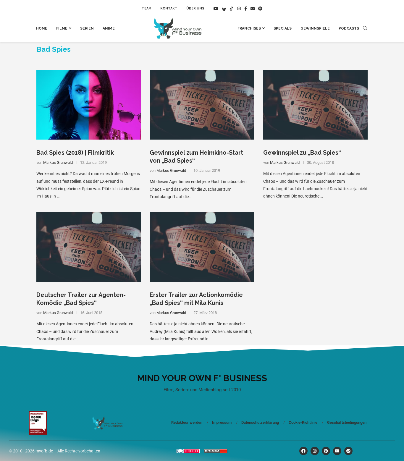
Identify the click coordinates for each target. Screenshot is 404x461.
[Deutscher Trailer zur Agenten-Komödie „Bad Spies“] (88, 247)
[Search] (365, 28)
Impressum (222, 422)
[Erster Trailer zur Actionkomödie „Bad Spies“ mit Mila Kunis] (202, 247)
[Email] (252, 8)
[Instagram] (239, 8)
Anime (109, 28)
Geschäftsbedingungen (346, 422)
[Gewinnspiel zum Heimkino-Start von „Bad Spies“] (202, 105)
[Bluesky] (224, 8)
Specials (283, 28)
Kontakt (168, 8)
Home (41, 28)
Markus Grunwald (58, 162)
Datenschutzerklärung (260, 422)
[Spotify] (260, 8)
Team (146, 8)
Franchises (249, 28)
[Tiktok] (231, 8)
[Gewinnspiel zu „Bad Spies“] (315, 105)
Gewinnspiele (315, 28)
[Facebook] (245, 8)
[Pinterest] (326, 451)
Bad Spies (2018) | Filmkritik (75, 152)
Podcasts (349, 28)
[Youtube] (216, 8)
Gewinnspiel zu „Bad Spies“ (302, 152)
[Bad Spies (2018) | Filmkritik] (88, 105)
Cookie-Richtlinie (303, 422)
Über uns (195, 8)
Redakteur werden (186, 422)
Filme (61, 28)
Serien (87, 28)
